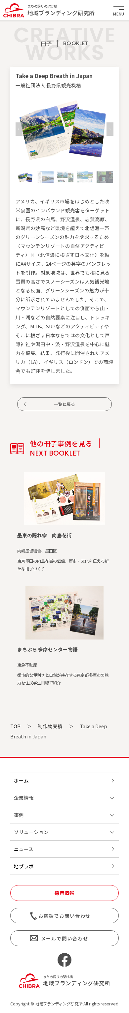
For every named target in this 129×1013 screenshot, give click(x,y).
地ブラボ (24, 866)
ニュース (23, 849)
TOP (15, 726)
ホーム (21, 780)
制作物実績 (50, 726)
